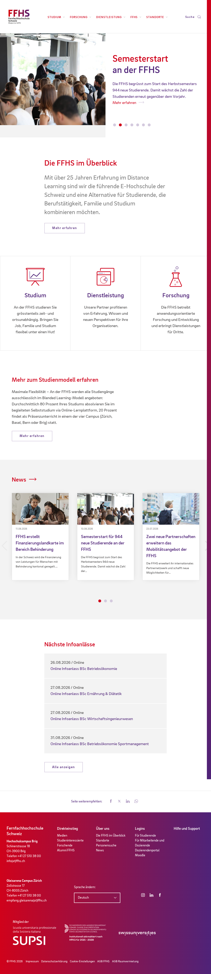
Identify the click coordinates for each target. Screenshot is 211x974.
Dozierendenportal (147, 850)
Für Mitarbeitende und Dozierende (149, 843)
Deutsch (83, 897)
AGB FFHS (103, 961)
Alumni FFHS (66, 850)
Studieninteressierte (70, 840)
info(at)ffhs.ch (16, 861)
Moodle (140, 855)
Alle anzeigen (63, 767)
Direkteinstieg (67, 829)
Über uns (102, 829)
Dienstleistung (109, 17)
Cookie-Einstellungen (82, 961)
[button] (111, 801)
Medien (62, 835)
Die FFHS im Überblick (110, 835)
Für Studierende (145, 835)
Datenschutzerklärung (54, 961)
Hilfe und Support (187, 829)
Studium (54, 17)
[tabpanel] (40, 537)
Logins (140, 829)
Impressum (32, 961)
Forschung (79, 17)
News (19, 480)
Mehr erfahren (163, 97)
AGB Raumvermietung (125, 961)
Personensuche (106, 845)
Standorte (155, 17)
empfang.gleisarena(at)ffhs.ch (27, 900)
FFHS (134, 17)
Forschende (65, 845)
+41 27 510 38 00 (29, 856)
